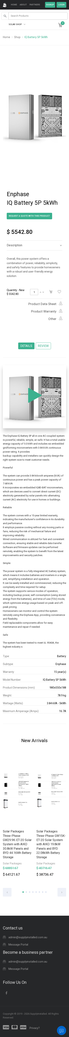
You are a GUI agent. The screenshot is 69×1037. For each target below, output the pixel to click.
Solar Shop (15, 24)
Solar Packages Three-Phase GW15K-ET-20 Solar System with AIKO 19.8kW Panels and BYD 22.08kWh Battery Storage (51, 844)
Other (52, 319)
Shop (17, 37)
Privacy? (35, 1028)
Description (14, 245)
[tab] (34, 245)
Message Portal (18, 944)
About (23, 4)
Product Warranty (44, 311)
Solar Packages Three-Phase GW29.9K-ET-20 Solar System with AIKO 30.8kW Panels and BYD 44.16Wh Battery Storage (17, 844)
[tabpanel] (17, 816)
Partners (35, 4)
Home (14, 4)
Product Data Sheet (42, 304)
